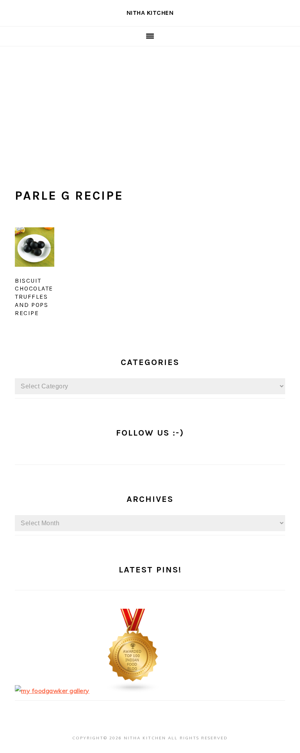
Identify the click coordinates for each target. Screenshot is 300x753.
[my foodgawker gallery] (52, 691)
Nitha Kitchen (150, 12)
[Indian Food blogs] (133, 691)
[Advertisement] (150, 104)
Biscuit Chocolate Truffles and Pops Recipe (34, 297)
